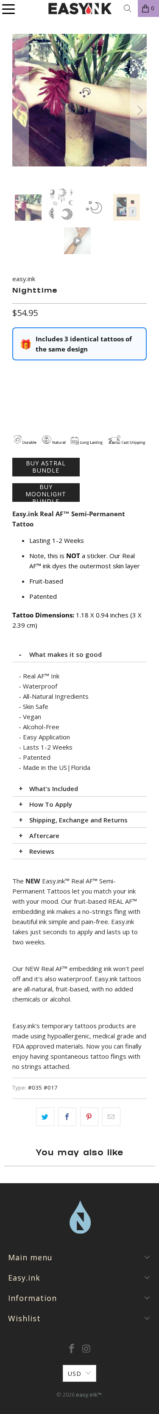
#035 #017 (43, 1087)
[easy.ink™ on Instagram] (86, 1349)
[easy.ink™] (80, 8)
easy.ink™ (89, 1394)
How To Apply (50, 804)
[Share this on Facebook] (67, 1116)
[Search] (128, 8)
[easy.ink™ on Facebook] (71, 1349)
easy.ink (23, 278)
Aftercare (44, 835)
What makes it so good (65, 654)
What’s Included (53, 788)
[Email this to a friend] (111, 1116)
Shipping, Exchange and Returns (78, 820)
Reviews (41, 851)
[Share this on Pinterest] (89, 1116)
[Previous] (20, 111)
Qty (17, 373)
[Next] (138, 111)
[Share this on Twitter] (45, 1116)
